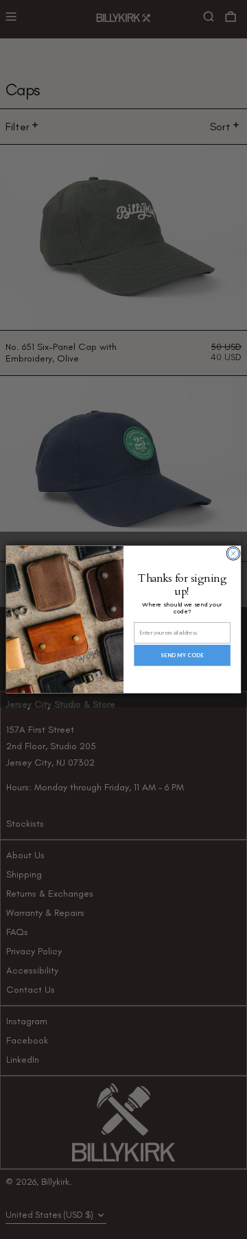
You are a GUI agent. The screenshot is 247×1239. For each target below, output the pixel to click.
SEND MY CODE (182, 655)
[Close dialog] (233, 553)
